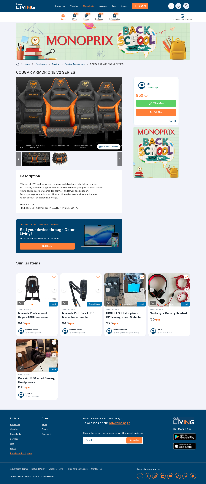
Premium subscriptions (21, 453)
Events (45, 429)
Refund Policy (38, 469)
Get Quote (47, 246)
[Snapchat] (193, 476)
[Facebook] (140, 476)
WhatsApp (158, 103)
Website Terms (56, 469)
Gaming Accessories (75, 64)
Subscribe (134, 440)
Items (27, 64)
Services (103, 6)
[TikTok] (178, 476)
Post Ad (142, 6)
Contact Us (96, 469)
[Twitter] (148, 476)
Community (47, 434)
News (44, 424)
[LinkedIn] (163, 476)
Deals (124, 6)
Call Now (158, 112)
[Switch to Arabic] (171, 6)
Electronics (41, 64)
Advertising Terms (19, 469)
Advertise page (119, 423)
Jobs (114, 6)
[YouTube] (170, 476)
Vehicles (74, 6)
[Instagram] (155, 476)
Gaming (55, 64)
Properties (60, 6)
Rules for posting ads (77, 469)
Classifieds (88, 6)
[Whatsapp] (185, 476)
